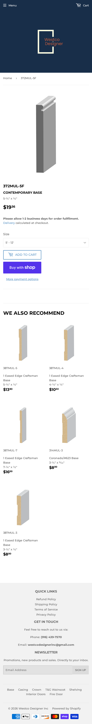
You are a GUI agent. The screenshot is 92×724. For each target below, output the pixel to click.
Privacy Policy (46, 614)
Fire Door (56, 694)
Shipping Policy (46, 604)
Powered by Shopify (66, 708)
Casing (23, 689)
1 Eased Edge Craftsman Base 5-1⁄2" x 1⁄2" (20, 379)
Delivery (9, 223)
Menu (13, 5)
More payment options (22, 279)
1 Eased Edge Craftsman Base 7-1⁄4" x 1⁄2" (20, 462)
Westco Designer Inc (33, 708)
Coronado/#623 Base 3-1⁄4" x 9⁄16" (64, 459)
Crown (36, 689)
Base (10, 689)
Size (6, 234)
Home (7, 78)
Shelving (75, 689)
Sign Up (80, 670)
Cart (85, 5)
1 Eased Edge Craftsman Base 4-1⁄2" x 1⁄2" (66, 379)
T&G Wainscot (55, 689)
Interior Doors (36, 694)
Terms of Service (46, 609)
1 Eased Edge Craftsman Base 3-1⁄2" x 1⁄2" (20, 544)
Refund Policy (46, 599)
